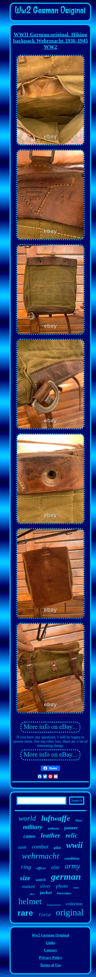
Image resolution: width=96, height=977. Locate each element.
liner (78, 820)
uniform (53, 828)
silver (45, 886)
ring (26, 866)
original (69, 912)
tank (22, 847)
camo (29, 836)
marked (28, 886)
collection (74, 904)
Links (50, 943)
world (27, 818)
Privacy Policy (50, 958)
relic (72, 835)
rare (25, 912)
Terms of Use (50, 965)
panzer (71, 827)
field (44, 915)
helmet (30, 901)
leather (50, 835)
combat (40, 846)
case (76, 887)
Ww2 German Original (50, 935)
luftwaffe (55, 818)
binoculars (64, 893)
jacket (46, 892)
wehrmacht (40, 855)
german (66, 876)
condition (72, 858)
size (25, 878)
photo (62, 886)
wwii (74, 845)
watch (41, 880)
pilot (57, 848)
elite (55, 867)
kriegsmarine (54, 904)
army (72, 866)
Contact (50, 950)
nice (32, 893)
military (32, 827)
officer (41, 868)
